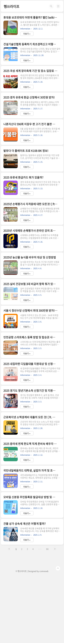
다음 (55, 549)
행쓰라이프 (11, 6)
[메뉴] (58, 6)
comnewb (43, 571)
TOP (58, 568)
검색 (51, 6)
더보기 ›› (26, 33)
